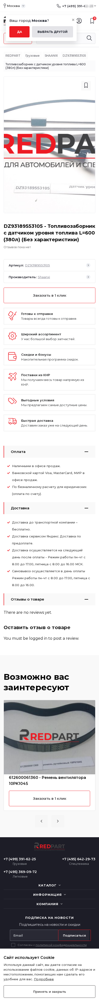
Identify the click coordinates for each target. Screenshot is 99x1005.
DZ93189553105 (74, 55)
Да (19, 32)
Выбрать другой (52, 32)
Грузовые (32, 55)
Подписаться (74, 935)
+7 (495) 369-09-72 (20, 872)
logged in (38, 638)
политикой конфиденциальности (61, 945)
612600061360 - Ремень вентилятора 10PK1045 (47, 780)
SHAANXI (51, 55)
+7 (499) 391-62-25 (77, 6)
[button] (41, 821)
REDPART (13, 55)
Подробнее (44, 979)
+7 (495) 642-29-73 (78, 859)
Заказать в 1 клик (49, 295)
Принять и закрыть (49, 991)
